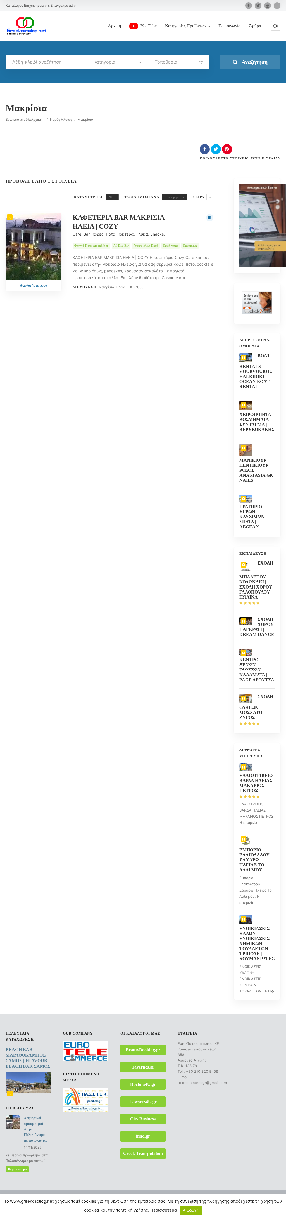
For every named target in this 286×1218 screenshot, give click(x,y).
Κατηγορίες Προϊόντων (185, 25)
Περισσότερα (17, 1169)
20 (110, 197)
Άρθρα (255, 25)
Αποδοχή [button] (191, 1210)
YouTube (148, 25)
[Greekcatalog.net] (26, 25)
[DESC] (209, 197)
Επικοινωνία (229, 25)
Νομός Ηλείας (61, 119)
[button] (275, 26)
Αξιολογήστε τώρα (33, 285)
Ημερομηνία (172, 197)
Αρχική (114, 25)
